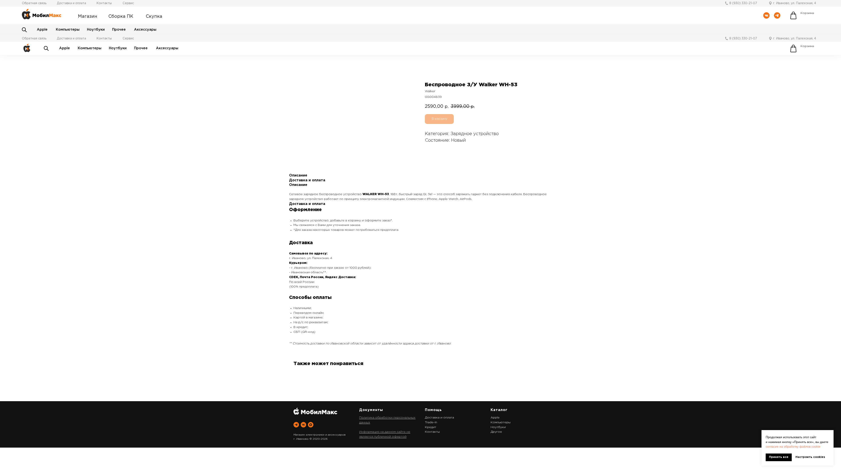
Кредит (430, 427)
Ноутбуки (96, 29)
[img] (24, 29)
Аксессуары (145, 29)
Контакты (104, 3)
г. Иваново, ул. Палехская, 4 (794, 3)
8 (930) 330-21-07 (743, 3)
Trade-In (431, 422)
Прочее (119, 29)
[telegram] (296, 424)
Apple (42, 29)
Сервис (128, 3)
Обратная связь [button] (34, 3)
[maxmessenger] (310, 424)
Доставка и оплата (71, 3)
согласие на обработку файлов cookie (793, 446)
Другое (496, 432)
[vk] (303, 424)
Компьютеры (68, 29)
